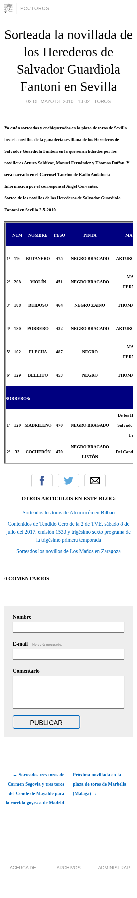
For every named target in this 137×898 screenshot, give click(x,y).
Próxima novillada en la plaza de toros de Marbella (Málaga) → (99, 784)
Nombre (22, 617)
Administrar (114, 867)
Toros (102, 101)
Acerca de (23, 867)
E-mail (37, 644)
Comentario (26, 671)
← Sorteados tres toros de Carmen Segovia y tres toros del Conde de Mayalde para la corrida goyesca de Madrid (35, 788)
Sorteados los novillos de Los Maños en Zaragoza (68, 551)
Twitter (68, 480)
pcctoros (34, 8)
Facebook (42, 480)
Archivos (68, 867)
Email (95, 480)
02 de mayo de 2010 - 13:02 (58, 101)
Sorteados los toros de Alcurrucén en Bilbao (69, 512)
